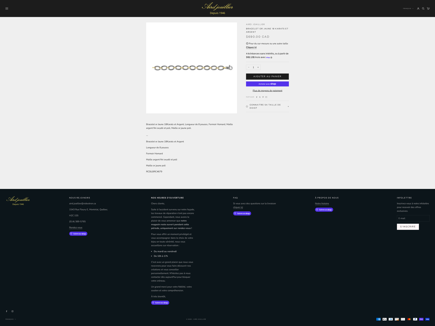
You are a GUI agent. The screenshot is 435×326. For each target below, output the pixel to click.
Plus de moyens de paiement (267, 90)
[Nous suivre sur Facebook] (6, 311)
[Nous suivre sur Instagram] (12, 311)
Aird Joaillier (255, 24)
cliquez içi (238, 207)
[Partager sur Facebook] (257, 97)
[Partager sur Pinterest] (263, 97)
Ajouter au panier (267, 76)
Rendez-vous (75, 227)
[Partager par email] (266, 97)
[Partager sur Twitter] (260, 97)
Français (407, 8)
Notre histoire (322, 203)
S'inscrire (408, 226)
